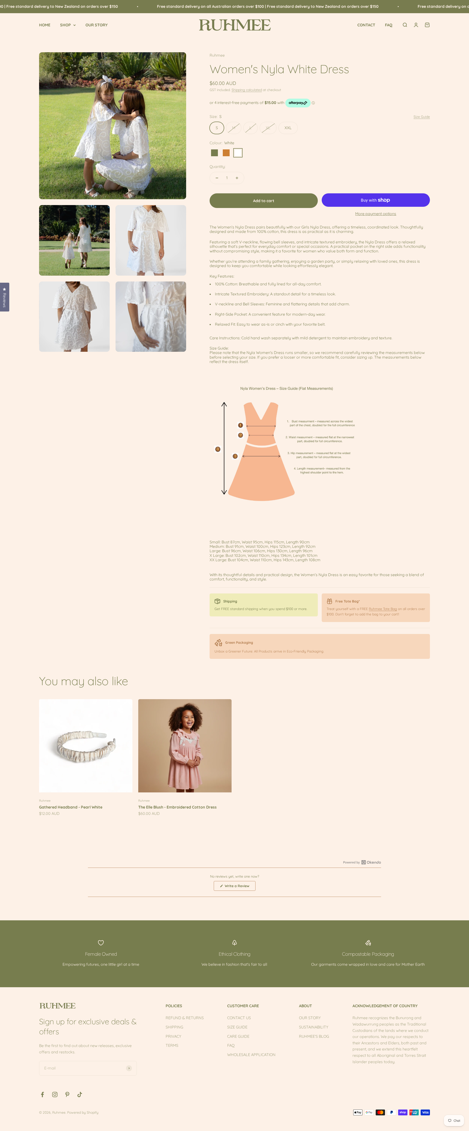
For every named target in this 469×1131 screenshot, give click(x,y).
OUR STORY (96, 24)
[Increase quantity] (237, 178)
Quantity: (217, 166)
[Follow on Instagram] (55, 1094)
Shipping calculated (247, 90)
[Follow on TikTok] (79, 1094)
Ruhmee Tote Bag (383, 609)
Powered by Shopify (82, 1112)
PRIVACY (173, 1036)
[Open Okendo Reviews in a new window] (362, 862)
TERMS (172, 1045)
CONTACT (366, 24)
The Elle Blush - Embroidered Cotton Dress (177, 807)
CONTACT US (239, 1017)
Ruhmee (217, 55)
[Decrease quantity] (217, 178)
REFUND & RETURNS (185, 1017)
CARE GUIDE (238, 1036)
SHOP (65, 24)
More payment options (375, 213)
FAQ (388, 24)
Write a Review (240, 887)
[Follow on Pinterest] (67, 1094)
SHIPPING (174, 1027)
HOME (44, 24)
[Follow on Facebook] (42, 1094)
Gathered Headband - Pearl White (70, 807)
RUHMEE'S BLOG (314, 1036)
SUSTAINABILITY (313, 1027)
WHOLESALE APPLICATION (251, 1054)
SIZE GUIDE (237, 1027)
